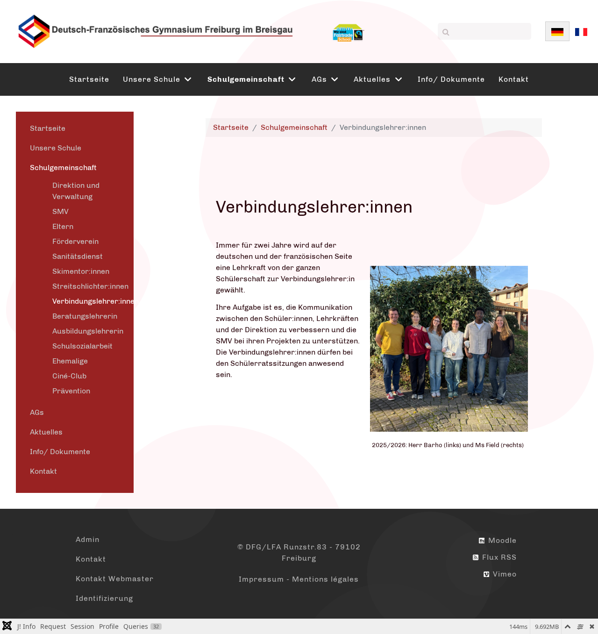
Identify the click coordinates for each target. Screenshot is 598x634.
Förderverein (75, 241)
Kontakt (43, 471)
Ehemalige (70, 360)
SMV (60, 211)
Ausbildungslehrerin (87, 331)
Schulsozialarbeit (82, 346)
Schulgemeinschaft (63, 167)
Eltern (62, 226)
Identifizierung (104, 598)
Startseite (47, 128)
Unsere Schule (55, 147)
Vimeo (504, 574)
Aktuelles (46, 431)
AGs (37, 412)
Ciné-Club (69, 375)
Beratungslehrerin (84, 316)
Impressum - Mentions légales (299, 579)
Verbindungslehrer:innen (95, 301)
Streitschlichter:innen (90, 286)
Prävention (71, 390)
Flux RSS (498, 557)
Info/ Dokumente (60, 451)
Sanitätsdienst (77, 256)
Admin (88, 539)
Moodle (501, 540)
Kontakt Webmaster (115, 578)
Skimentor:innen (80, 271)
